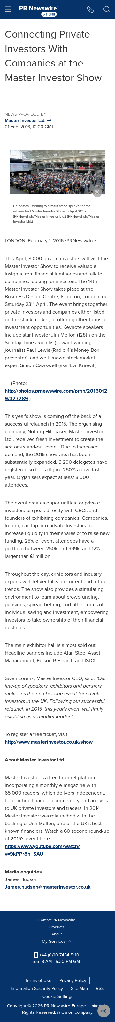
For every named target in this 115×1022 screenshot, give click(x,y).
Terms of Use (38, 980)
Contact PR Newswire (56, 920)
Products (57, 927)
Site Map (79, 988)
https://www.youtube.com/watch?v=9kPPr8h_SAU (42, 850)
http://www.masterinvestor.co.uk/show (49, 742)
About (56, 934)
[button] (57, 172)
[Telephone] (90, 9)
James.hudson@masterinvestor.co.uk (48, 887)
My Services (54, 941)
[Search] (107, 9)
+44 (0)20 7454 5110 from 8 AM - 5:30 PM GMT (56, 958)
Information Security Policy (37, 988)
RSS (100, 988)
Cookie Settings (57, 996)
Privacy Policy (72, 980)
